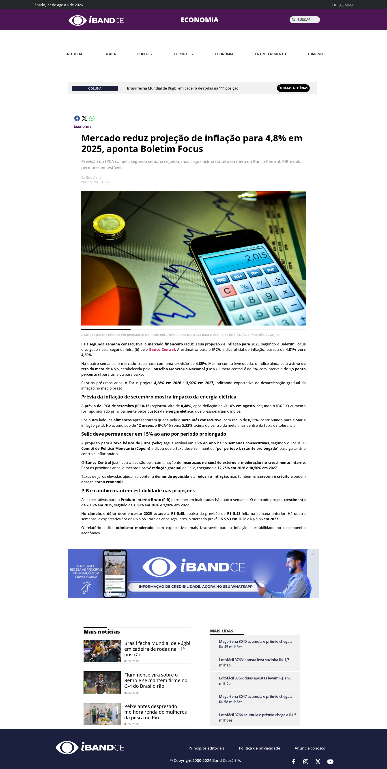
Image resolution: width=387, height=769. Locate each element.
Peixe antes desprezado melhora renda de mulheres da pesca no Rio (155, 712)
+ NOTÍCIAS (73, 54)
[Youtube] (330, 761)
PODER (142, 54)
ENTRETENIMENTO (270, 54)
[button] (77, 118)
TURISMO (315, 54)
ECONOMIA (200, 19)
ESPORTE (181, 54)
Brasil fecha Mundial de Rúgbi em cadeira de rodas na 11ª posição (183, 88)
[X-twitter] (318, 761)
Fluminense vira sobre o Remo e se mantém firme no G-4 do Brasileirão (155, 680)
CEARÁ (110, 54)
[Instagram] (305, 761)
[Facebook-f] (293, 761)
